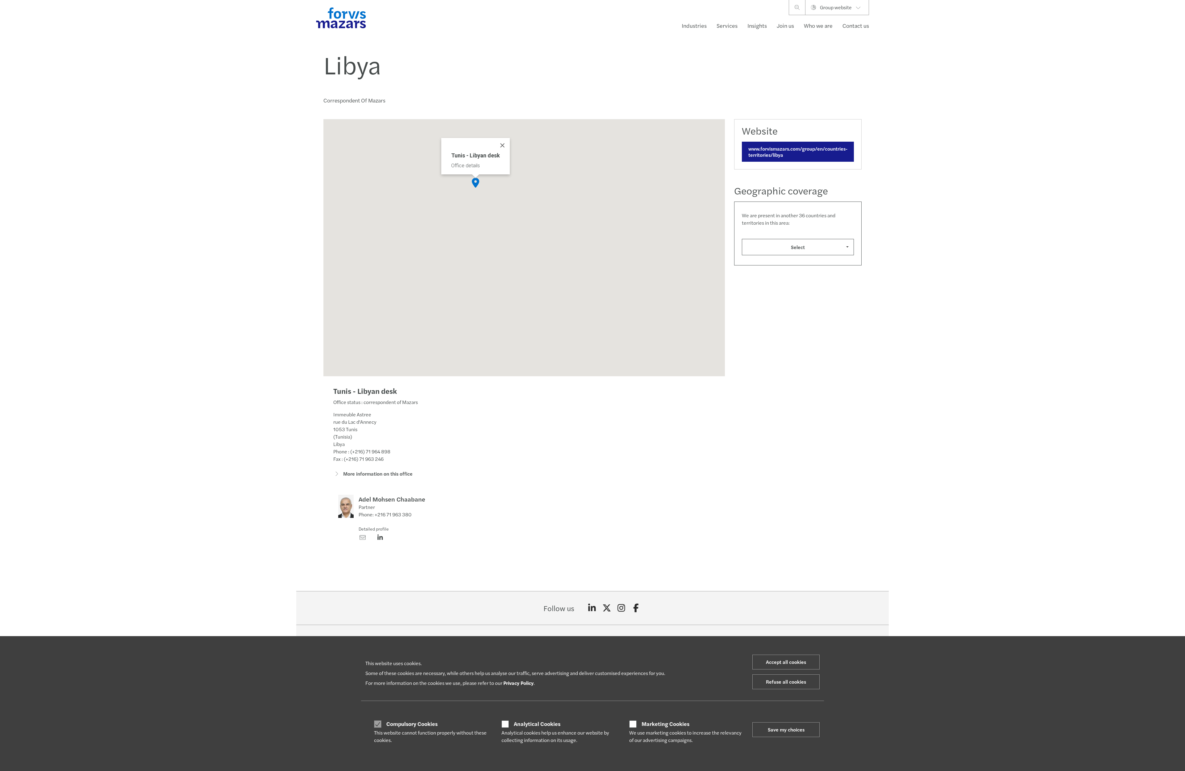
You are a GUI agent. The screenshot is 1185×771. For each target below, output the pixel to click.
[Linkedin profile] (380, 538)
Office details (465, 166)
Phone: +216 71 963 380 (385, 514)
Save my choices (786, 729)
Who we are (818, 25)
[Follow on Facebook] (636, 608)
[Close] (502, 145)
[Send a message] (362, 538)
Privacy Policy (518, 682)
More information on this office (377, 473)
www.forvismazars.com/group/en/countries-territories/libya (797, 151)
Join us (785, 25)
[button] (475, 183)
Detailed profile (374, 529)
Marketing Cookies (665, 724)
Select (798, 247)
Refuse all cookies (786, 681)
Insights (757, 25)
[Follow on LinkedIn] (592, 608)
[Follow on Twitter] (606, 608)
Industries (694, 25)
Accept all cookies (786, 661)
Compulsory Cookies (412, 724)
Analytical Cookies (537, 724)
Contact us (855, 25)
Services (727, 25)
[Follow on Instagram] (621, 608)
